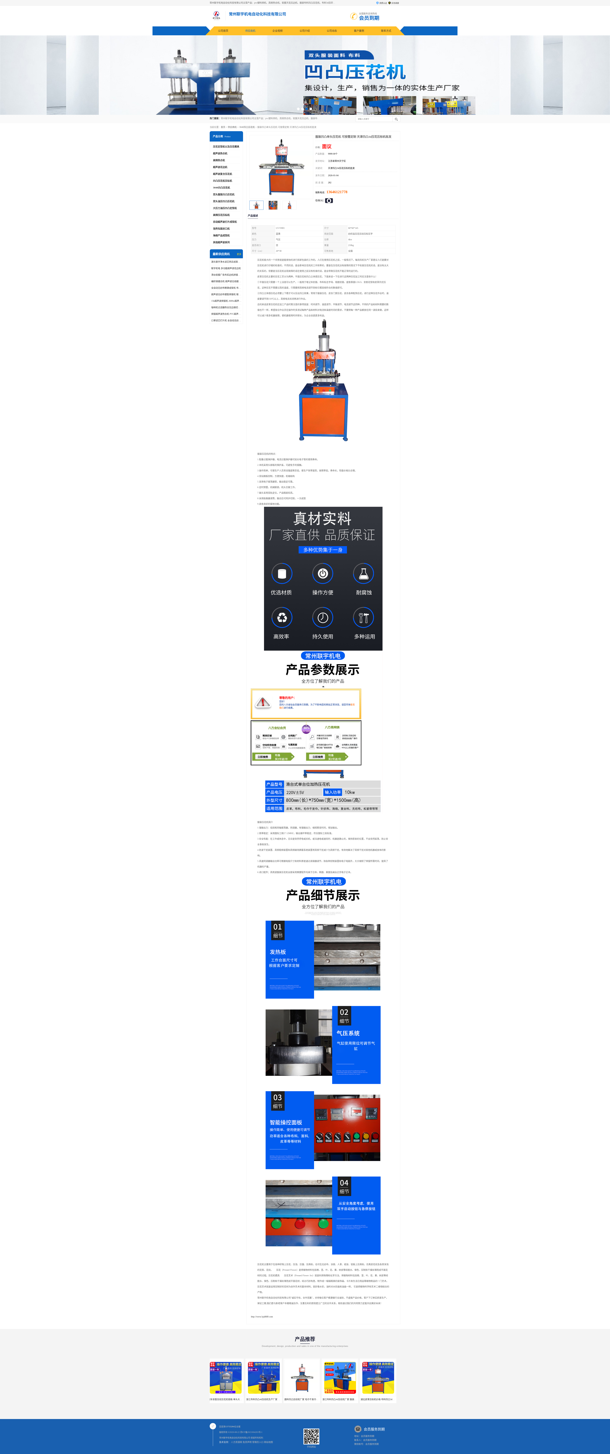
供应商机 (250, 30)
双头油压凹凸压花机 (223, 201)
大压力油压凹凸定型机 (225, 208)
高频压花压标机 (221, 215)
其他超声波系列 (221, 242)
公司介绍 (305, 30)
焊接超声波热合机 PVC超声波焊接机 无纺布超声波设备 (226, 314)
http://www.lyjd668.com (262, 1317)
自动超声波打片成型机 (225, 222)
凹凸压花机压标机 (222, 181)
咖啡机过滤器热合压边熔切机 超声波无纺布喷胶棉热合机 (226, 307)
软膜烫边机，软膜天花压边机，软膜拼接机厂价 (310, 1399)
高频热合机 (219, 160)
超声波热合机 (220, 153)
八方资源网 (236, 1442)
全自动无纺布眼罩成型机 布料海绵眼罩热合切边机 (226, 288)
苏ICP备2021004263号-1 (251, 1432)
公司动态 (332, 30)
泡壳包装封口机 (221, 228)
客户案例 (359, 30)
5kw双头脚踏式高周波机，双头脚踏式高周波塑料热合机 (237, 1399)
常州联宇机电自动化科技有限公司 (234, 1438)
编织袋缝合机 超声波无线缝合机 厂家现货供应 (226, 281)
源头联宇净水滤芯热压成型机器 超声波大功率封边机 (226, 262)
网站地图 (268, 1442)
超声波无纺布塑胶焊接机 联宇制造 (226, 294)
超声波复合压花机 (222, 174)
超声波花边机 (220, 167)
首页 (223, 127)
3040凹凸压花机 (247, 127)
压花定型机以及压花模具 (226, 146)
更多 (239, 254)
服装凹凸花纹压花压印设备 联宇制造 (381, 1399)
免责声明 (247, 1442)
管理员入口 (257, 1442)
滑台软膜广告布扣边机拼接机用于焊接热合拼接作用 (226, 275)
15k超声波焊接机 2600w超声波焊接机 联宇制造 (226, 301)
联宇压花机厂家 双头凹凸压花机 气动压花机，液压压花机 (353, 1399)
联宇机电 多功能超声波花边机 (226, 268)
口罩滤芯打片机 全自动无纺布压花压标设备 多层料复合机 (226, 320)
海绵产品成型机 (221, 235)
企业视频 (277, 30)
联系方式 (386, 30)
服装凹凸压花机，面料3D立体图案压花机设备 (271, 1399)
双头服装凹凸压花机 (223, 194)
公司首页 (223, 30)
